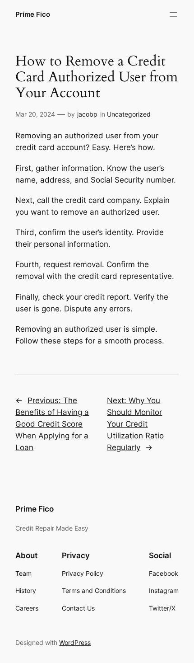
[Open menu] (173, 14)
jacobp (87, 114)
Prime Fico (32, 14)
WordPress (75, 642)
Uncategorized (129, 114)
